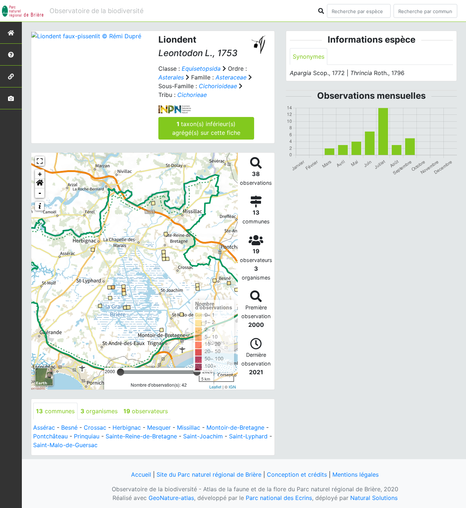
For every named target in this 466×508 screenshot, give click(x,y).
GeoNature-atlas (171, 497)
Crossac (95, 427)
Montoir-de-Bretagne (235, 427)
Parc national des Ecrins (279, 497)
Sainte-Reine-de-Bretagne (141, 436)
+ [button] (40, 174)
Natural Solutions (374, 497)
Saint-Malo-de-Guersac (65, 445)
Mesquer (159, 427)
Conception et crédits (297, 474)
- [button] (40, 193)
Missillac (188, 427)
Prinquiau (86, 436)
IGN (232, 387)
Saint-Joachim (203, 436)
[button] (39, 183)
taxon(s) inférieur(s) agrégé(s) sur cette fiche (206, 128)
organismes (99, 411)
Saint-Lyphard (248, 436)
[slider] (120, 372)
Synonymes (308, 56)
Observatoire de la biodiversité (96, 11)
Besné (69, 427)
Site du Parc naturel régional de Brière (209, 474)
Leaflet (215, 387)
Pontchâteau (50, 436)
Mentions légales (355, 474)
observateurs (145, 411)
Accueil (141, 474)
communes (55, 411)
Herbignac (126, 427)
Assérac (44, 427)
